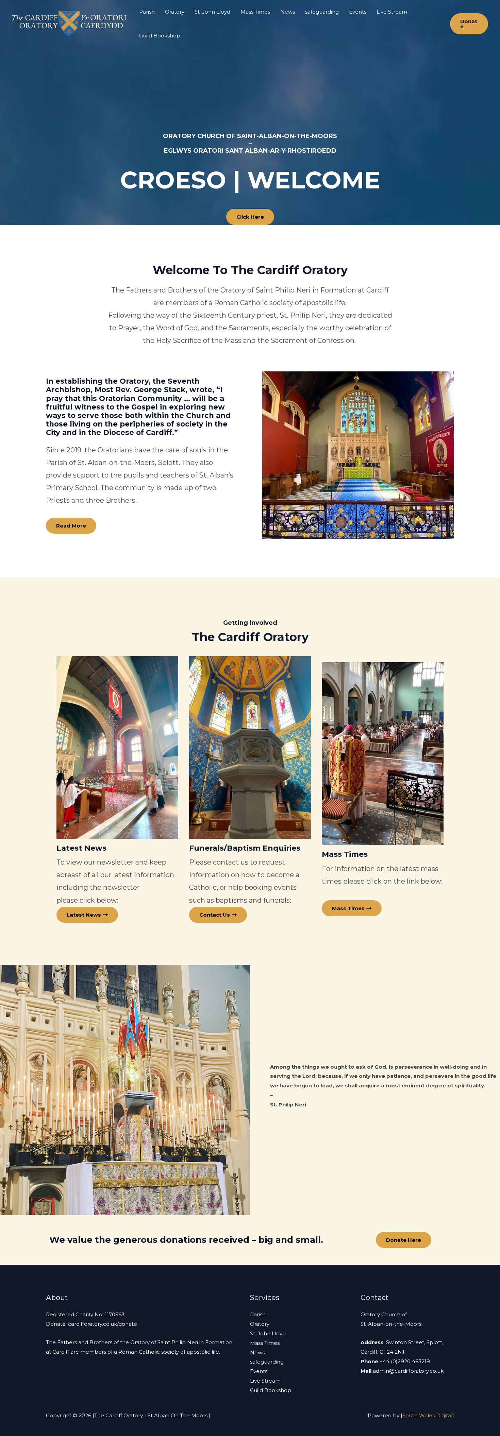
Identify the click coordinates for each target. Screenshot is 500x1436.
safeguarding (322, 12)
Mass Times (255, 12)
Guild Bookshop (159, 35)
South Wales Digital (427, 1415)
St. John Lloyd (212, 12)
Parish (147, 12)
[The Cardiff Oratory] (69, 23)
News (287, 12)
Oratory (174, 12)
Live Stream (392, 12)
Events (357, 12)
